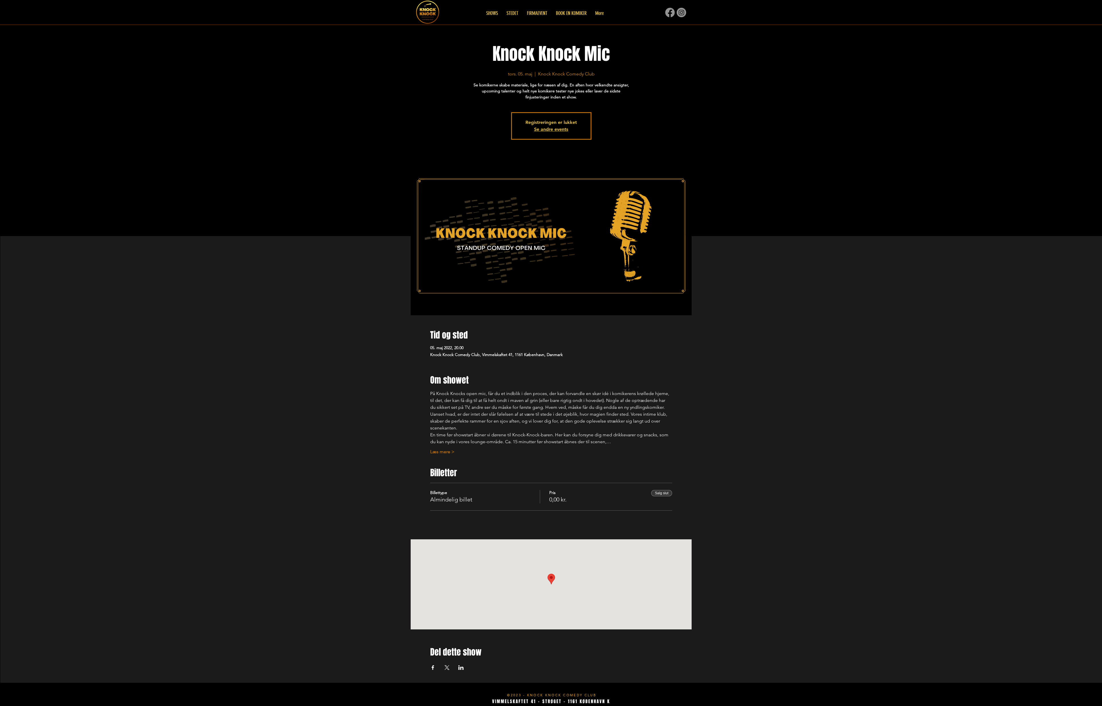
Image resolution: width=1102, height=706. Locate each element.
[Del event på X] (447, 667)
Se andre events (551, 129)
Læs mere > (442, 451)
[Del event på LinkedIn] (461, 667)
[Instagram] (681, 12)
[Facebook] (670, 12)
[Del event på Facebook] (433, 667)
